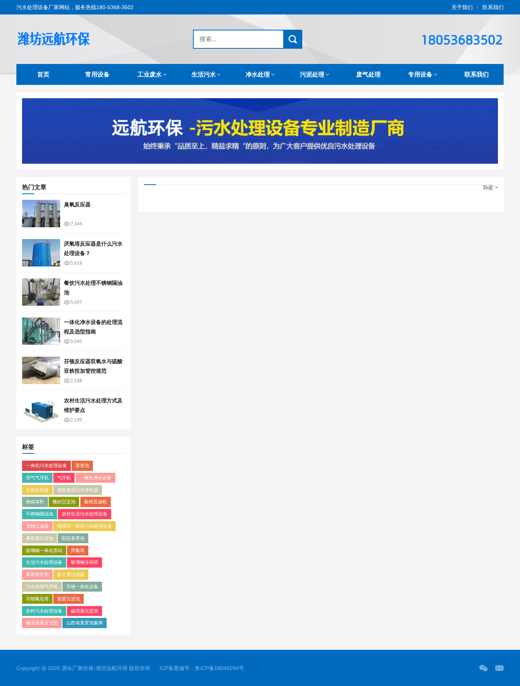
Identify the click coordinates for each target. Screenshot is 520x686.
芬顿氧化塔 (37, 598)
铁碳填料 (35, 501)
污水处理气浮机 (42, 586)
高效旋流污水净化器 (77, 490)
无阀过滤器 (37, 526)
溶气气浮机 (37, 477)
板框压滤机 (95, 501)
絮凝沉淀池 (68, 598)
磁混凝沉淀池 (84, 611)
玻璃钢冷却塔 (84, 562)
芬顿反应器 (37, 490)
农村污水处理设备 (44, 611)
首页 (43, 74)
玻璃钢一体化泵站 (44, 550)
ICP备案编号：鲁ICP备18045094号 (202, 668)
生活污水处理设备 (44, 562)
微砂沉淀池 (64, 501)
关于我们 (462, 7)
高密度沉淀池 (39, 538)
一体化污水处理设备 (46, 465)
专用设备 (420, 74)
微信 (483, 668)
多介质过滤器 (71, 574)
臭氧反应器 (77, 204)
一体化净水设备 (96, 477)
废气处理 (368, 74)
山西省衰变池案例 (84, 622)
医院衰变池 (73, 538)
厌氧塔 (78, 550)
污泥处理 (312, 74)
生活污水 (203, 74)
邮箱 (499, 668)
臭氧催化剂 (37, 574)
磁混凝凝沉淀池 (42, 622)
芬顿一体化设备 (82, 586)
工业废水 (149, 74)
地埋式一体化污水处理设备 (84, 526)
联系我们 (493, 7)
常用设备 (97, 74)
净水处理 (258, 74)
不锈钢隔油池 (39, 514)
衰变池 (82, 465)
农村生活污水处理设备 (84, 514)
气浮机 (64, 477)
